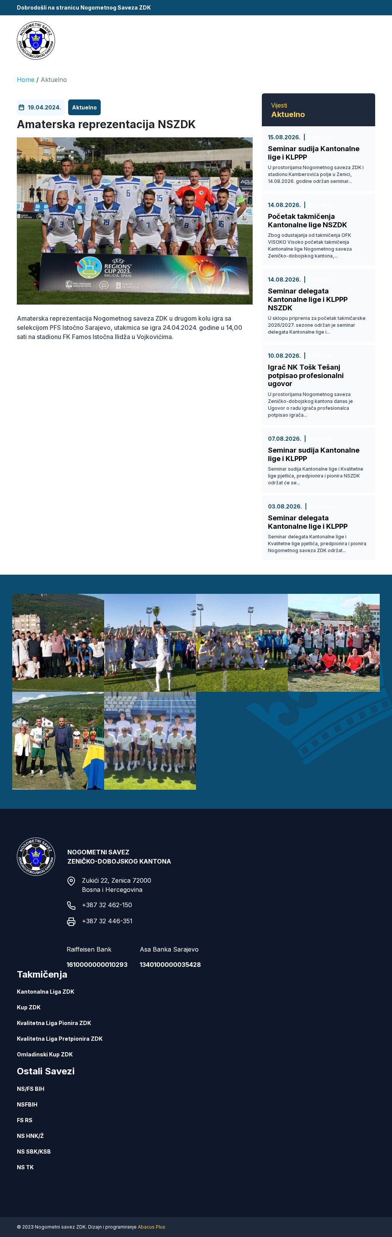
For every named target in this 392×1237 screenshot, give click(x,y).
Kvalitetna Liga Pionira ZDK (54, 1023)
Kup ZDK (29, 1007)
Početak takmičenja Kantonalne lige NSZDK (307, 220)
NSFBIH (27, 1104)
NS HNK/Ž (30, 1136)
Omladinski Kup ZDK (45, 1054)
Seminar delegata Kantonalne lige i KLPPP (308, 522)
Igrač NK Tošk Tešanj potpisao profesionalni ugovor (306, 375)
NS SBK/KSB (34, 1151)
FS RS (25, 1120)
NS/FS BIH (30, 1088)
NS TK (25, 1167)
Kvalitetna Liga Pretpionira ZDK (60, 1038)
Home (25, 79)
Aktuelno (54, 79)
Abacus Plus (151, 1227)
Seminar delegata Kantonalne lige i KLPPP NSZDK (308, 299)
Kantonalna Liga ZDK (45, 991)
